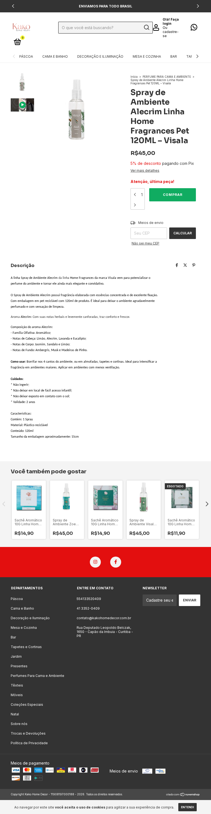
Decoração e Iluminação (100, 56)
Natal (15, 714)
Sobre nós (19, 724)
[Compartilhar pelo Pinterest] (193, 265)
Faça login (171, 21)
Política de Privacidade (29, 743)
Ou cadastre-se (171, 32)
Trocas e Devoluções (28, 733)
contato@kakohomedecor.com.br (104, 618)
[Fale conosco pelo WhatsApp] (194, 28)
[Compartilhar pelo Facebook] (177, 265)
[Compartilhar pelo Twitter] (185, 265)
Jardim (16, 656)
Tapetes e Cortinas (26, 647)
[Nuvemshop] (183, 795)
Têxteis (17, 685)
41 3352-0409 (88, 608)
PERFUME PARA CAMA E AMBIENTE (167, 76)
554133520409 (89, 599)
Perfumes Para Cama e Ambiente (37, 676)
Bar (173, 56)
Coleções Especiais (27, 704)
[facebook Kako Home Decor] (115, 562)
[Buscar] (146, 27)
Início (134, 76)
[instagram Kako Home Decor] (95, 562)
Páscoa (26, 56)
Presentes (19, 666)
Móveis (17, 695)
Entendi (187, 807)
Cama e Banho (55, 56)
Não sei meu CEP (145, 243)
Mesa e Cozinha (147, 56)
